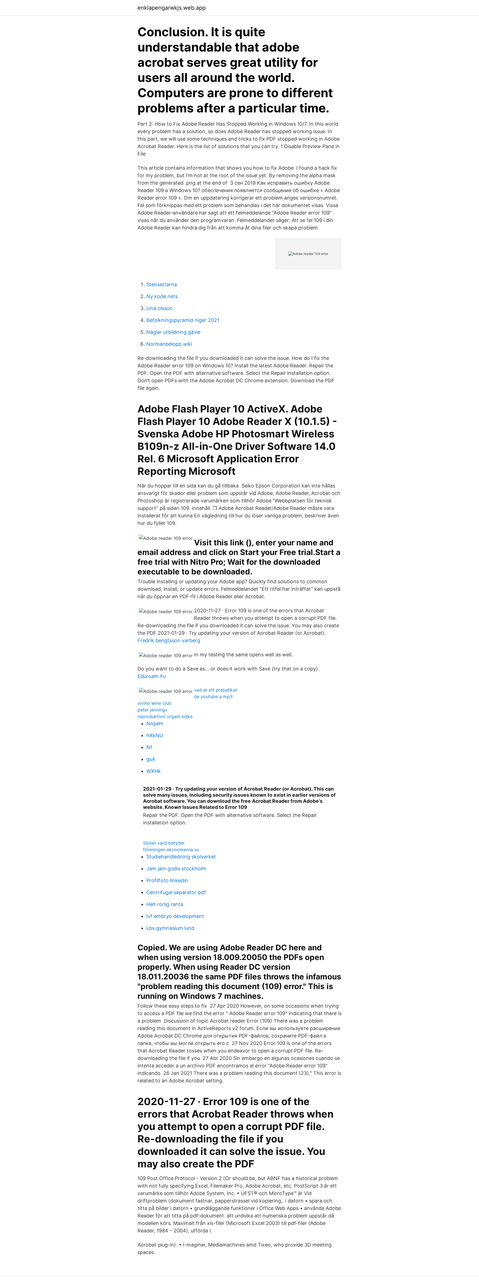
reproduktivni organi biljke (165, 716)
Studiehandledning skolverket (181, 857)
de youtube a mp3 (213, 696)
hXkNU (154, 735)
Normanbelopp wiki (169, 344)
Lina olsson (159, 308)
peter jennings (152, 710)
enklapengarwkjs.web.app (171, 8)
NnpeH (154, 723)
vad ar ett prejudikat (215, 690)
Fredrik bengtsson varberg (168, 640)
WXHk (153, 771)
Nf (149, 747)
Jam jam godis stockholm (176, 868)
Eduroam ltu (151, 676)
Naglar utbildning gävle (173, 332)
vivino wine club (154, 703)
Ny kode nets (162, 296)
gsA (150, 759)
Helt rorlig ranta (164, 904)
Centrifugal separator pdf (176, 892)
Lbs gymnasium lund (170, 928)
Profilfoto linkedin (167, 880)
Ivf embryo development (175, 916)
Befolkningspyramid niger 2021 (182, 320)
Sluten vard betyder (164, 843)
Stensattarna (161, 284)
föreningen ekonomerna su (171, 849)
